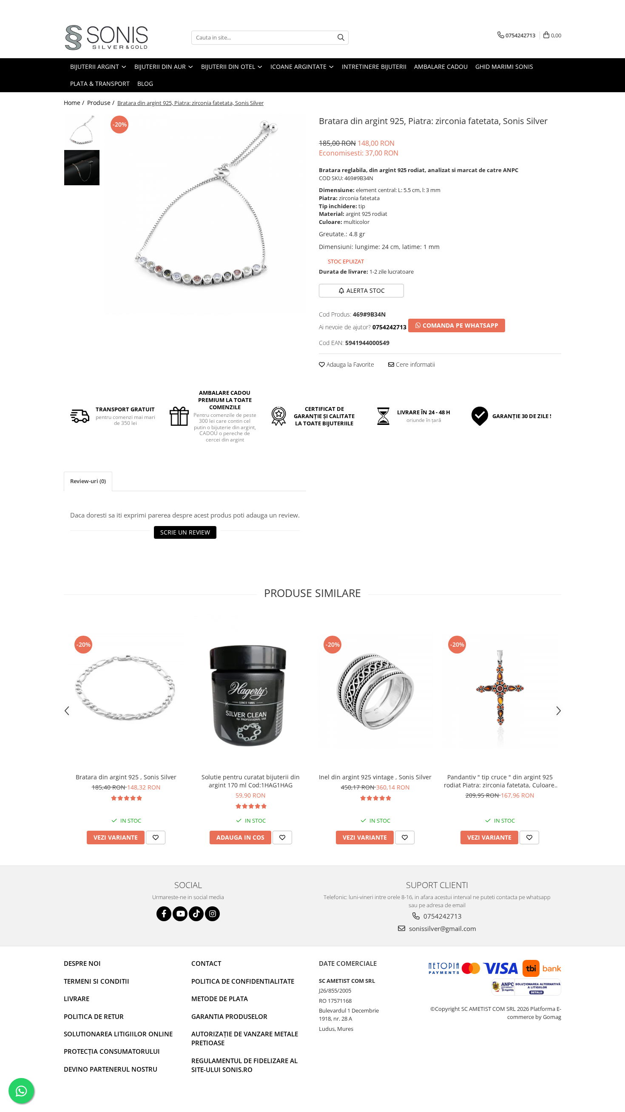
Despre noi (82, 963)
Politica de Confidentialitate (242, 981)
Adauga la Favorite (349, 364)
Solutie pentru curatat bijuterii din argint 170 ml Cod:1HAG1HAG (251, 781)
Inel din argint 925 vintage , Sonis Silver (375, 777)
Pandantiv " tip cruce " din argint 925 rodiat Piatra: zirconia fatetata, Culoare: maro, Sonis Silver (500, 781)
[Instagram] (212, 913)
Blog (145, 83)
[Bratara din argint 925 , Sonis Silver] (126, 692)
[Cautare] (341, 38)
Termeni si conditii (96, 981)
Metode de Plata (219, 998)
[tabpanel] (205, 214)
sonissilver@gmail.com (441, 928)
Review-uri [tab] (88, 481)
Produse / (101, 103)
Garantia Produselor (229, 1016)
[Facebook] (163, 913)
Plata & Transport (100, 83)
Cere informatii (414, 364)
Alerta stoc (366, 290)
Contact (206, 963)
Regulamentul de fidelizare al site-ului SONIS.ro (244, 1065)
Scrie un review (185, 532)
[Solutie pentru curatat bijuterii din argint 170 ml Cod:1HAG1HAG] (251, 691)
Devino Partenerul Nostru (110, 1069)
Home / (75, 103)
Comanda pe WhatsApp (459, 325)
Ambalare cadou (441, 66)
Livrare (76, 998)
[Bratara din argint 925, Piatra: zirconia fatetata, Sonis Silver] (205, 214)
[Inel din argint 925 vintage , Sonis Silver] (375, 692)
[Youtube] (180, 913)
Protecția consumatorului (112, 1051)
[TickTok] (196, 913)
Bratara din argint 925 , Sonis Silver (126, 777)
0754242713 (442, 916)
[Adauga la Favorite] (155, 837)
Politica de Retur (94, 1016)
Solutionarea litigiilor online (118, 1034)
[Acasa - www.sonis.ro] (106, 37)
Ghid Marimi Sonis (504, 66)
